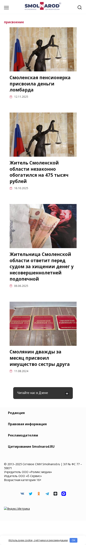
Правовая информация (27, 424)
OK (73, 540)
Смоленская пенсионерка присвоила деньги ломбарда (40, 83)
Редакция (16, 413)
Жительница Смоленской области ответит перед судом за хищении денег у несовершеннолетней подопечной (42, 266)
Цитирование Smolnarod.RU (31, 446)
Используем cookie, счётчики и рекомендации (38, 540)
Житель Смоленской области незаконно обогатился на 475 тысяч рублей (39, 172)
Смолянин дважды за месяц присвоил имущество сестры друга (40, 358)
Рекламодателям (23, 435)
